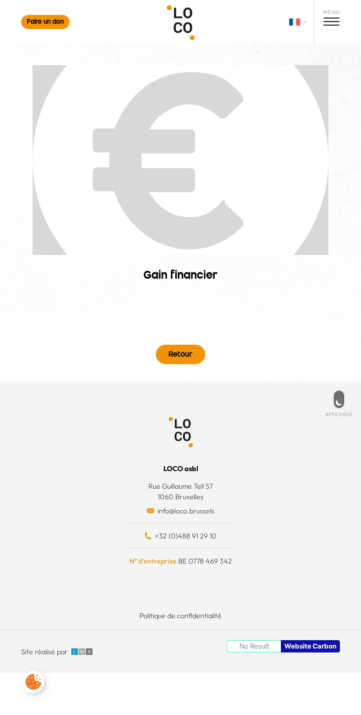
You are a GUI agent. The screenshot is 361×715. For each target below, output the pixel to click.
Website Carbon (310, 646)
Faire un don (45, 22)
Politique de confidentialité (180, 615)
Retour (180, 354)
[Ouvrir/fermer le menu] (331, 23)
